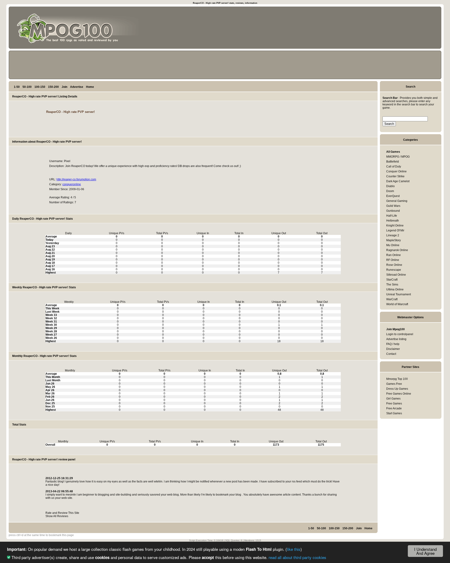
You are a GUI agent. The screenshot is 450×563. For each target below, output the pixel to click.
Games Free (394, 383)
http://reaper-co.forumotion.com (76, 179)
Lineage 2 (392, 235)
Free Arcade (394, 408)
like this (293, 549)
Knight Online (395, 225)
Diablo (390, 186)
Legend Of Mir (395, 230)
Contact (391, 354)
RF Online (392, 260)
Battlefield (392, 161)
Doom (390, 191)
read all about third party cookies (297, 557)
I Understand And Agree (425, 551)
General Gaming (396, 201)
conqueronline (71, 184)
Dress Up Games (397, 388)
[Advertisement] (418, 28)
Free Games (394, 403)
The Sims (392, 284)
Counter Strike (395, 176)
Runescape (393, 269)
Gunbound (393, 210)
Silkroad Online (396, 274)
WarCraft (392, 299)
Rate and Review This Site (62, 513)
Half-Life (391, 215)
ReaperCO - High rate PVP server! (70, 112)
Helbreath (392, 220)
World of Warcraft (397, 304)
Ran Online (393, 255)
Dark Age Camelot (397, 181)
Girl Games (393, 398)
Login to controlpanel (399, 334)
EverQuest (393, 196)
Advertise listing (396, 339)
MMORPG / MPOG (398, 156)
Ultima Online (395, 289)
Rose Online (394, 265)
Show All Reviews (56, 516)
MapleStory (393, 240)
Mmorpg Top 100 (397, 379)
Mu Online (392, 245)
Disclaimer (393, 349)
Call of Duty (393, 166)
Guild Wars (393, 205)
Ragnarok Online (397, 250)
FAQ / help (392, 344)
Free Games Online (398, 393)
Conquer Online (396, 171)
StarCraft (392, 279)
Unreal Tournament (398, 294)
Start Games (394, 413)
